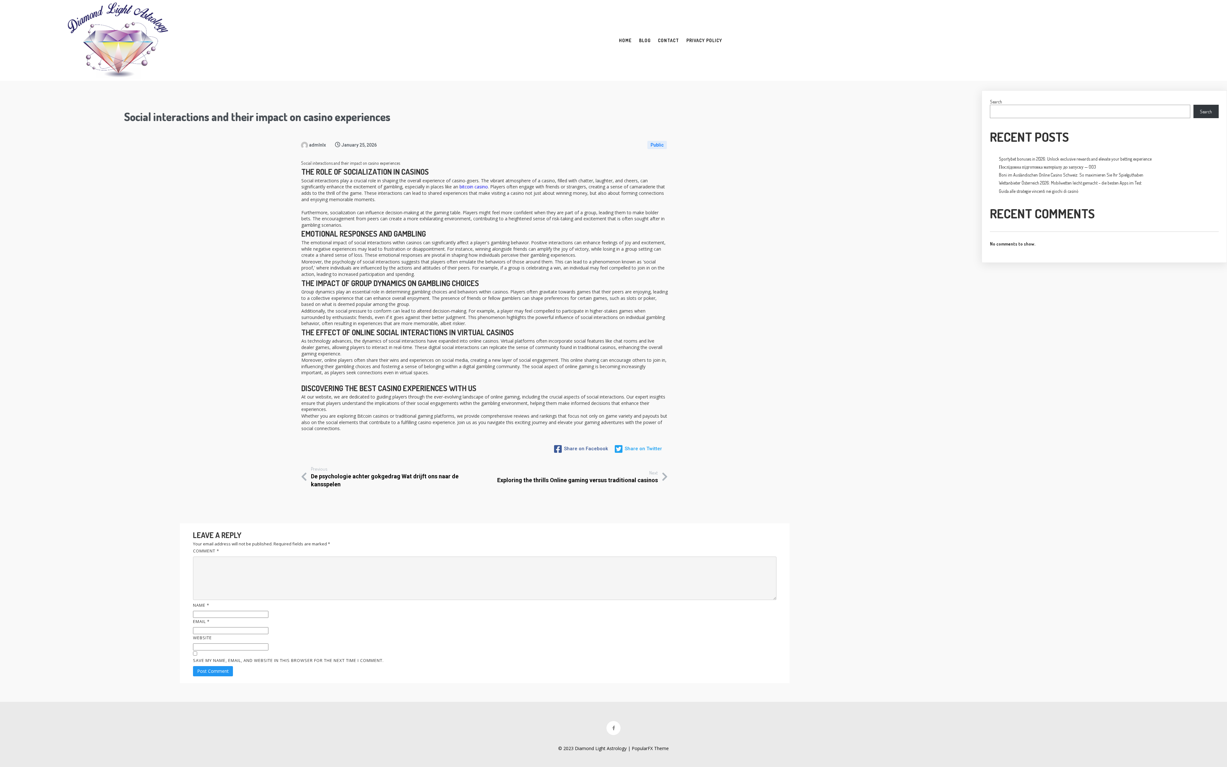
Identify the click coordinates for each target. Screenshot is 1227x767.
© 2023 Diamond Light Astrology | (595, 748)
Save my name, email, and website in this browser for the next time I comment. (288, 660)
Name (201, 605)
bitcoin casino (473, 187)
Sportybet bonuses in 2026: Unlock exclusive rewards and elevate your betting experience (1075, 159)
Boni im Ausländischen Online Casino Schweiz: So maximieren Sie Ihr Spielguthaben (1071, 175)
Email (201, 621)
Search (996, 101)
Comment (206, 551)
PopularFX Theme (650, 748)
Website (202, 638)
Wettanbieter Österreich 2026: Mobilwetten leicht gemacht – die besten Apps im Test (1070, 183)
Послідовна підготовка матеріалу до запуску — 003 (1047, 167)
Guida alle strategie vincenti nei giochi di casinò (1038, 191)
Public (657, 145)
